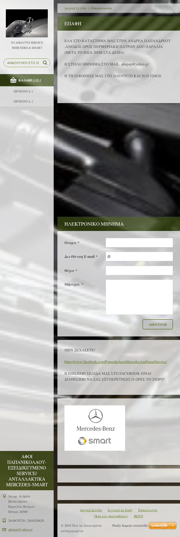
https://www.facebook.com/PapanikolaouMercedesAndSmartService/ (115, 361)
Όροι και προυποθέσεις (111, 516)
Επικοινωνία (147, 510)
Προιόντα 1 (23, 91)
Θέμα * (70, 270)
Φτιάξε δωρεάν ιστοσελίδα (130, 525)
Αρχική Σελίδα (75, 8)
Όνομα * (71, 242)
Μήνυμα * (73, 284)
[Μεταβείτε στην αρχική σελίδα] (27, 20)
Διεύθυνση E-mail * (81, 256)
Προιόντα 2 (23, 101)
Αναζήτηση (46, 63)
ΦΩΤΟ (138, 516)
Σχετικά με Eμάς (120, 510)
